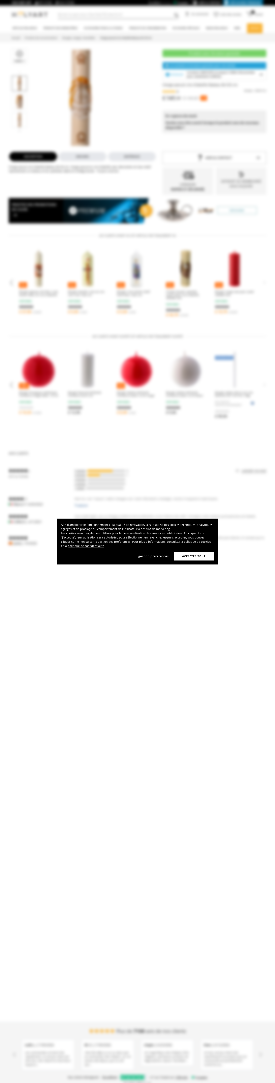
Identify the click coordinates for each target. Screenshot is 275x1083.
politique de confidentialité (86, 546)
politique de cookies (197, 542)
